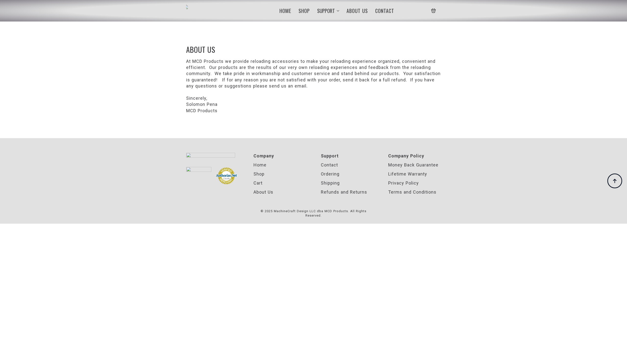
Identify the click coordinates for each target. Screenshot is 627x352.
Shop (304, 10)
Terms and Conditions (412, 192)
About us (357, 10)
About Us (263, 192)
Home (285, 10)
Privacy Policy (403, 183)
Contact (384, 10)
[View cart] (433, 10)
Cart (258, 183)
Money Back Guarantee (413, 164)
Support (326, 10)
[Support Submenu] (337, 10)
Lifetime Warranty (407, 173)
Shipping (330, 183)
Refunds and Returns (344, 192)
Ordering (330, 173)
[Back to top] (614, 181)
